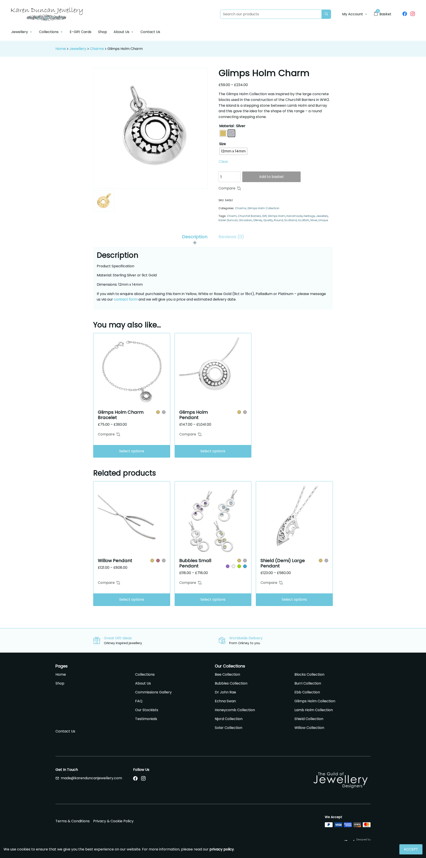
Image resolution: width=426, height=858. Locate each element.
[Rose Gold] (158, 560)
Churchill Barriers (249, 216)
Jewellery (19, 31)
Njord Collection (229, 718)
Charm (232, 216)
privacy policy (221, 849)
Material (226, 125)
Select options (131, 451)
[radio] (223, 133)
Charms (97, 48)
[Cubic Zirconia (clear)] (233, 566)
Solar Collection (228, 727)
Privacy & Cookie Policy (113, 821)
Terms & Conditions (72, 821)
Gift (264, 216)
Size (222, 143)
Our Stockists (146, 709)
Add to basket (271, 176)
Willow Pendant (115, 560)
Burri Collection (307, 683)
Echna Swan (225, 701)
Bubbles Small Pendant (195, 563)
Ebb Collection (307, 692)
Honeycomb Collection (235, 709)
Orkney (257, 220)
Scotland (290, 220)
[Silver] (164, 412)
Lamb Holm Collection (313, 709)
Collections (49, 31)
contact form (126, 299)
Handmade (294, 216)
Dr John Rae (225, 692)
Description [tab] (194, 237)
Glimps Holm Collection (263, 208)
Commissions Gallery (153, 692)
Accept (411, 849)
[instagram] (412, 14)
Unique (323, 220)
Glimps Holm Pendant (193, 415)
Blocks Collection (309, 674)
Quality (268, 220)
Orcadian (245, 220)
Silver (313, 220)
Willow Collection (309, 727)
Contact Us (150, 31)
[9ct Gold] (158, 412)
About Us (121, 31)
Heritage (309, 216)
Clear (223, 161)
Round (278, 220)
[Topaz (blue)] (245, 566)
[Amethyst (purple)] (227, 566)
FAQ (138, 701)
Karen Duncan (228, 220)
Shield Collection (308, 718)
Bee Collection (227, 674)
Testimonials (146, 718)
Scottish (303, 220)
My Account (352, 14)
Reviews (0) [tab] (231, 237)
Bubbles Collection (231, 683)
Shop (102, 31)
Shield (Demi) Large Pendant (282, 563)
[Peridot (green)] (239, 566)
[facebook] (404, 14)
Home (60, 48)
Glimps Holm (276, 216)
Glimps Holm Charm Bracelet (121, 415)
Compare (227, 188)
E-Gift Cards (80, 31)
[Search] (326, 14)
